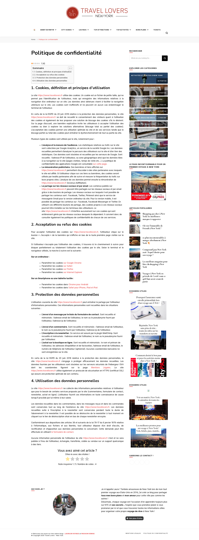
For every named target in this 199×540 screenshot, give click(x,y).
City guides (66, 30)
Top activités (122, 30)
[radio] (68, 459)
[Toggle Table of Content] (69, 68)
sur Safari (67, 266)
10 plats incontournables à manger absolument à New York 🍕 (154, 240)
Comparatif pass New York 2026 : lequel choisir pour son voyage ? (154, 252)
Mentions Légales (101, 367)
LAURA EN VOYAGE (72, 533)
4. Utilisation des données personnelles (50, 81)
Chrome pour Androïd (78, 284)
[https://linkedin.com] (142, 462)
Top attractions (101, 30)
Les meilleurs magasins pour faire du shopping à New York (155, 264)
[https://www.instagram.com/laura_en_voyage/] (137, 462)
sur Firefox (68, 269)
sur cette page (100, 164)
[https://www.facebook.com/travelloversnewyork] (132, 462)
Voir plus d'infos (135, 518)
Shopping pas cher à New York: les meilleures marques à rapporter (154, 216)
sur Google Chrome (72, 263)
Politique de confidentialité (155, 533)
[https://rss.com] (147, 462)
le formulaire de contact (62, 432)
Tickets (157, 30)
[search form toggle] (167, 33)
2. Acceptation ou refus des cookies (49, 75)
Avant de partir (47, 30)
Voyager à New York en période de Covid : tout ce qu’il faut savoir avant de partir (154, 277)
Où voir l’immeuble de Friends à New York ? (153, 227)
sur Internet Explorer (72, 272)
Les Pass (82, 30)
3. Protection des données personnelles (50, 78)
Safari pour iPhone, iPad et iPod (83, 287)
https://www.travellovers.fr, (86, 232)
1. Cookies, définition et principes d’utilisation (53, 72)
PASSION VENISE (88, 533)
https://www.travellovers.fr (50, 95)
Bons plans (141, 30)
